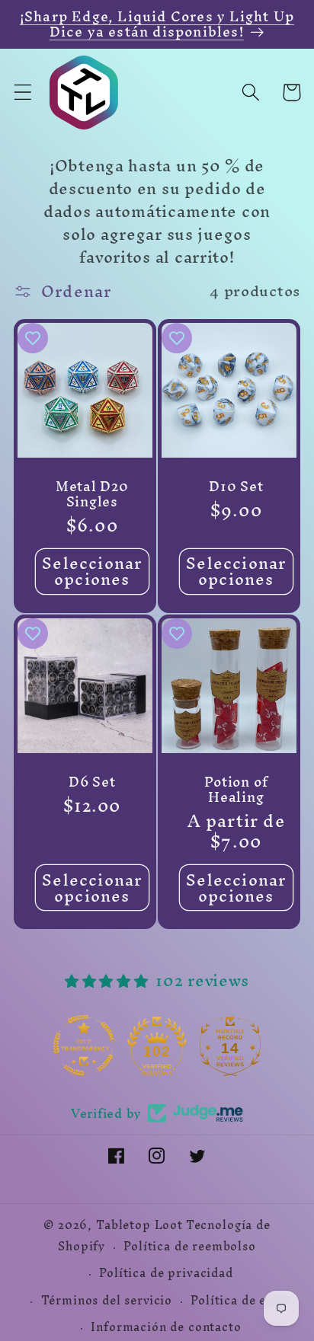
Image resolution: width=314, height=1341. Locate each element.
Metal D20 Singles (92, 494)
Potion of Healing (236, 789)
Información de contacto (166, 1327)
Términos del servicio (107, 1301)
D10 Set (236, 486)
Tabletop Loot (139, 1225)
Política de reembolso (189, 1247)
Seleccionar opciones (92, 571)
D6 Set (92, 782)
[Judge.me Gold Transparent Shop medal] (83, 1045)
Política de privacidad (165, 1273)
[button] (23, 92)
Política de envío (241, 1301)
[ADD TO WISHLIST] (33, 338)
